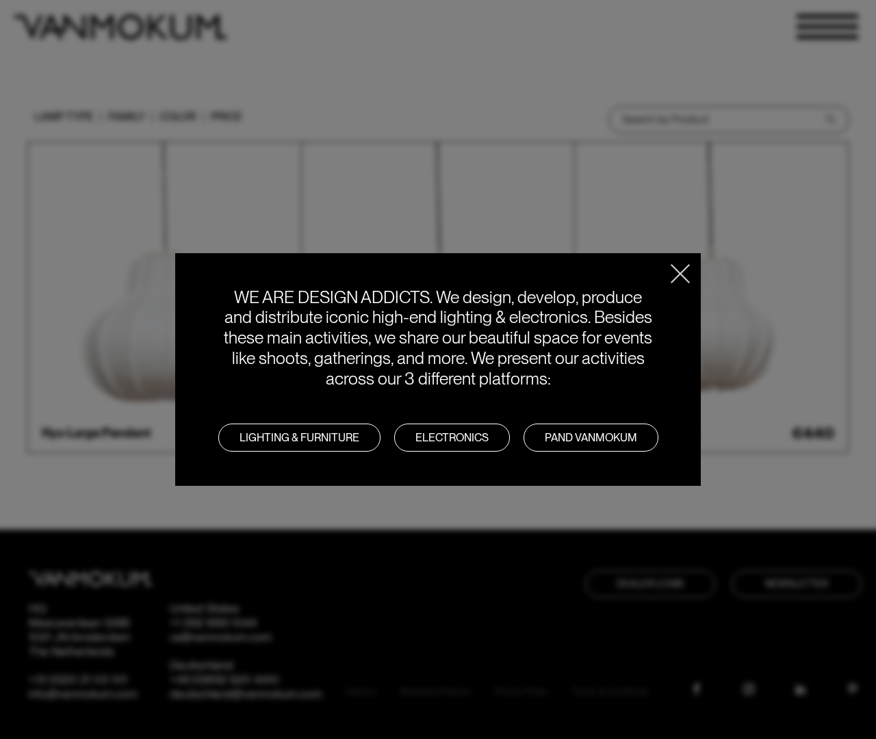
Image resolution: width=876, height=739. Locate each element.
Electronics (452, 437)
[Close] (680, 273)
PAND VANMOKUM (591, 437)
